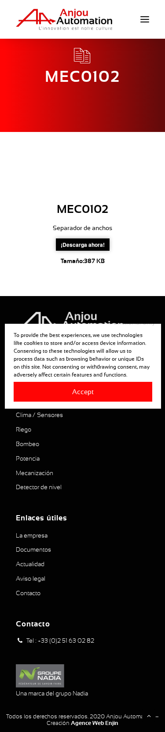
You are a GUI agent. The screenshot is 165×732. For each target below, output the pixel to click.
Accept (82, 391)
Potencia (28, 458)
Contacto (28, 593)
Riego (23, 429)
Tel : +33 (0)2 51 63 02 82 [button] (60, 640)
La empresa (32, 535)
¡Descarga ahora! (83, 245)
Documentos (33, 549)
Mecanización (34, 472)
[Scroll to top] (148, 715)
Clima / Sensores (39, 414)
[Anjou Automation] (64, 19)
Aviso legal (30, 578)
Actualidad (30, 563)
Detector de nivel (39, 486)
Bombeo (27, 443)
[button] (145, 19)
